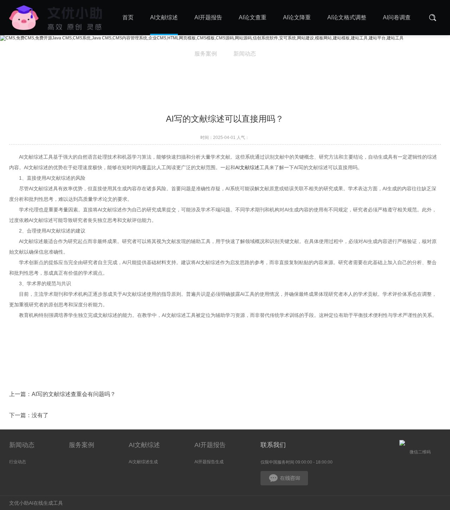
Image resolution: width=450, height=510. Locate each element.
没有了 (40, 415)
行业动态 (17, 461)
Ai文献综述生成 (143, 461)
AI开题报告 (210, 444)
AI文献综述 (247, 167)
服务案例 (81, 444)
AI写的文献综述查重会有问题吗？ (74, 394)
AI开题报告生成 (209, 461)
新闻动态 (21, 444)
